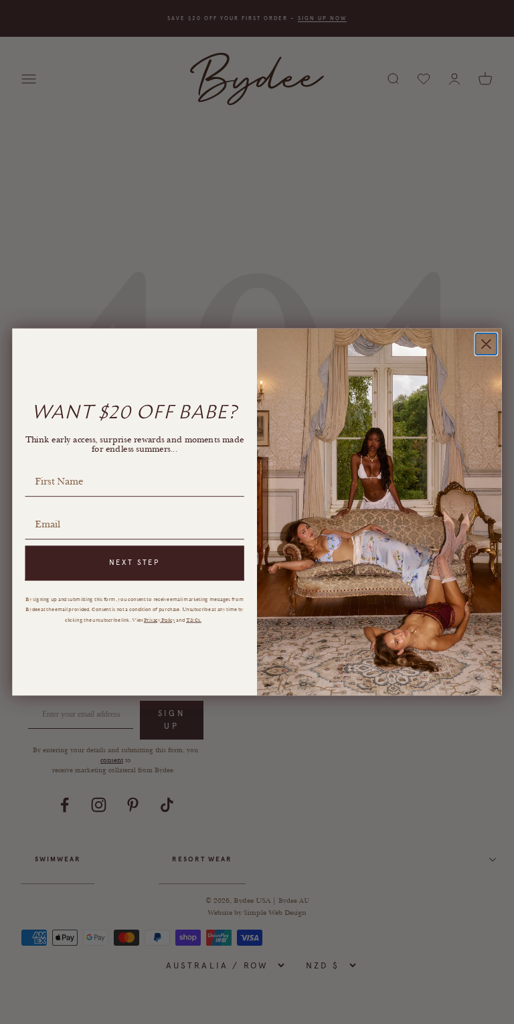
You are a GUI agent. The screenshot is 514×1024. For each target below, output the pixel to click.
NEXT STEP (135, 562)
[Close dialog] (486, 344)
